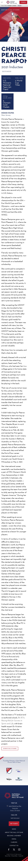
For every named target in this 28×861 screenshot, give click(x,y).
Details (19, 5)
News (14, 829)
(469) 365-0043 (15, 818)
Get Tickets (14, 823)
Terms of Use (7, 855)
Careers (14, 842)
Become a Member (14, 836)
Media (14, 839)
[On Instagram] (19, 849)
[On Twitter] (14, 849)
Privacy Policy (14, 855)
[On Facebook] (9, 849)
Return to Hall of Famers (11, 10)
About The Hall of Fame (14, 832)
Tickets (23, 2)
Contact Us (14, 845)
